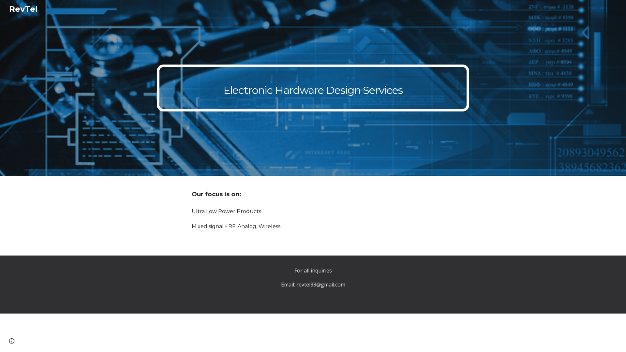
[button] (11, 340)
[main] (313, 88)
